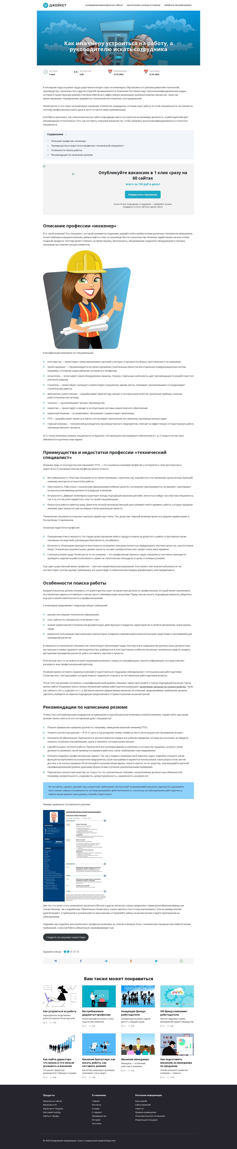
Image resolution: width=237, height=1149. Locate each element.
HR (119, 57)
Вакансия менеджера (135, 1059)
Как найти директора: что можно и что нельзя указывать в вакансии (58, 1063)
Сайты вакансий (143, 1104)
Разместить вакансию (142, 194)
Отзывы (95, 1108)
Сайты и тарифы (51, 1116)
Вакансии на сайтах (52, 1101)
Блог (118, 35)
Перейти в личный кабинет (178, 5)
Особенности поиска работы (66, 150)
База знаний (141, 1101)
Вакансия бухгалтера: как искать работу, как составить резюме (98, 1063)
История (96, 1119)
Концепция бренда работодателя (133, 1013)
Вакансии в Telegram (53, 1108)
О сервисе (97, 1112)
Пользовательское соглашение (150, 1116)
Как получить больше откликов (143, 5)
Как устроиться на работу (59, 1011)
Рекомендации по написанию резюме (72, 154)
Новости (139, 1108)
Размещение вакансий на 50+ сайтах (104, 5)
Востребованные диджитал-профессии (96, 1013)
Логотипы (96, 1123)
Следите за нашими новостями (65, 937)
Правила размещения (145, 1112)
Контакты (96, 1104)
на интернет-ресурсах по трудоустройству (163, 686)
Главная (96, 1101)
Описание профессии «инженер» (68, 141)
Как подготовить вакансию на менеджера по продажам (176, 1063)
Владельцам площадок (146, 1119)
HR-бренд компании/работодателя (173, 1013)
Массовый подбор (52, 1112)
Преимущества (99, 1116)
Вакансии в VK (50, 1104)
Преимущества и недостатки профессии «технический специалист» (87, 145)
